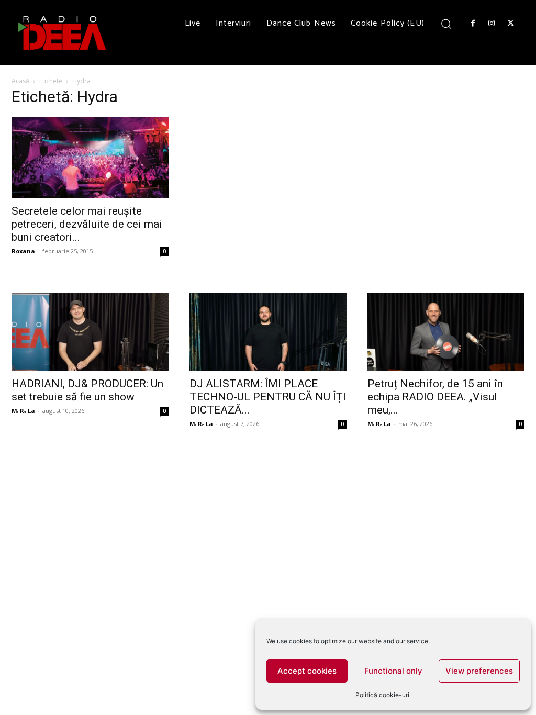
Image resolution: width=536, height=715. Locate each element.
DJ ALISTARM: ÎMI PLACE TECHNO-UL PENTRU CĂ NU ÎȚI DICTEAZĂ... (267, 396)
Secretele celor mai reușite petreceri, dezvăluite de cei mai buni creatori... (87, 224)
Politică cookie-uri (382, 695)
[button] (446, 23)
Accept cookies (307, 671)
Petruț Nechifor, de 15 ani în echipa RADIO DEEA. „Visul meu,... (435, 396)
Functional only (393, 671)
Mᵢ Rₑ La (23, 411)
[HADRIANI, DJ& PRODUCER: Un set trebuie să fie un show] (90, 332)
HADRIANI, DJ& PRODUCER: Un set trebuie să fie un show (87, 390)
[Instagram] (491, 23)
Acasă (20, 80)
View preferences (479, 671)
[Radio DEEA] (62, 32)
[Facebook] (472, 23)
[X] (510, 23)
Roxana (23, 251)
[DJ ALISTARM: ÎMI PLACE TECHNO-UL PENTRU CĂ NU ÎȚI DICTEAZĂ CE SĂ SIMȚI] (268, 332)
